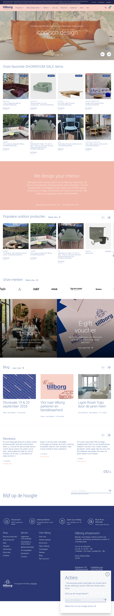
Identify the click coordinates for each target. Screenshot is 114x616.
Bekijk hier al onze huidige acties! (79, 606)
